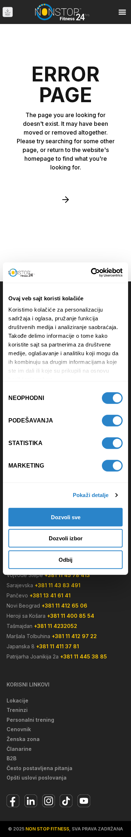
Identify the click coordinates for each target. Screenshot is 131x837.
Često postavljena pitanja (39, 768)
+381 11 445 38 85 (83, 656)
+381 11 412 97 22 (74, 636)
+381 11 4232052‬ (55, 626)
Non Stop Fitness (47, 829)
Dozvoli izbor (66, 538)
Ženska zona (23, 739)
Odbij (65, 559)
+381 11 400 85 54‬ (70, 616)
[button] (122, 12)
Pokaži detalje (90, 495)
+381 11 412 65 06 (64, 605)
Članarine (19, 749)
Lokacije (17, 700)
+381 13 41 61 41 (50, 595)
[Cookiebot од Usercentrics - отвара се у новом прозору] (92, 272)
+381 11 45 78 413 (67, 575)
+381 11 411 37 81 (57, 646)
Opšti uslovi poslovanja (37, 777)
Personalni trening (30, 720)
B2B (11, 758)
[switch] (112, 420)
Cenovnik (19, 729)
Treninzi (17, 710)
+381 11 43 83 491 (57, 585)
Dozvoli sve (65, 517)
